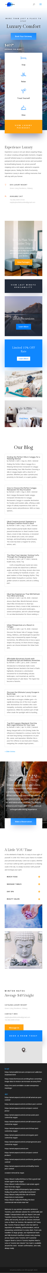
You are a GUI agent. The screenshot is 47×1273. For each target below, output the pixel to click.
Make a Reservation (23, 821)
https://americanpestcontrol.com (16, 1148)
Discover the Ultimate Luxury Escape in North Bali (23, 693)
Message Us (14, 1028)
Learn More (23, 326)
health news (11, 562)
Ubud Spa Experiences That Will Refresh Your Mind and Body (23, 595)
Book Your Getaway (23, 36)
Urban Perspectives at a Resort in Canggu (20, 626)
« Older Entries (10, 751)
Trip (22, 562)
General (35, 461)
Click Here (23, 388)
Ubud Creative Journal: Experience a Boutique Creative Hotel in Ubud (21, 522)
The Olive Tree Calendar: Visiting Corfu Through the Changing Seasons (23, 556)
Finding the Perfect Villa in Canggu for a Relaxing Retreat (23, 458)
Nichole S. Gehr (14, 461)
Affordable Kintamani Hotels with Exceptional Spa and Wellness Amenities (23, 659)
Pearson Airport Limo (25, 1217)
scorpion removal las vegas (15, 1173)
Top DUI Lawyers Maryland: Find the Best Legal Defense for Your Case (22, 724)
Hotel (18, 562)
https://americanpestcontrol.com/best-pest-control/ (23, 1104)
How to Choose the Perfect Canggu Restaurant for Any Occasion (22, 489)
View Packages (23, 262)
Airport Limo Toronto (17, 1238)
